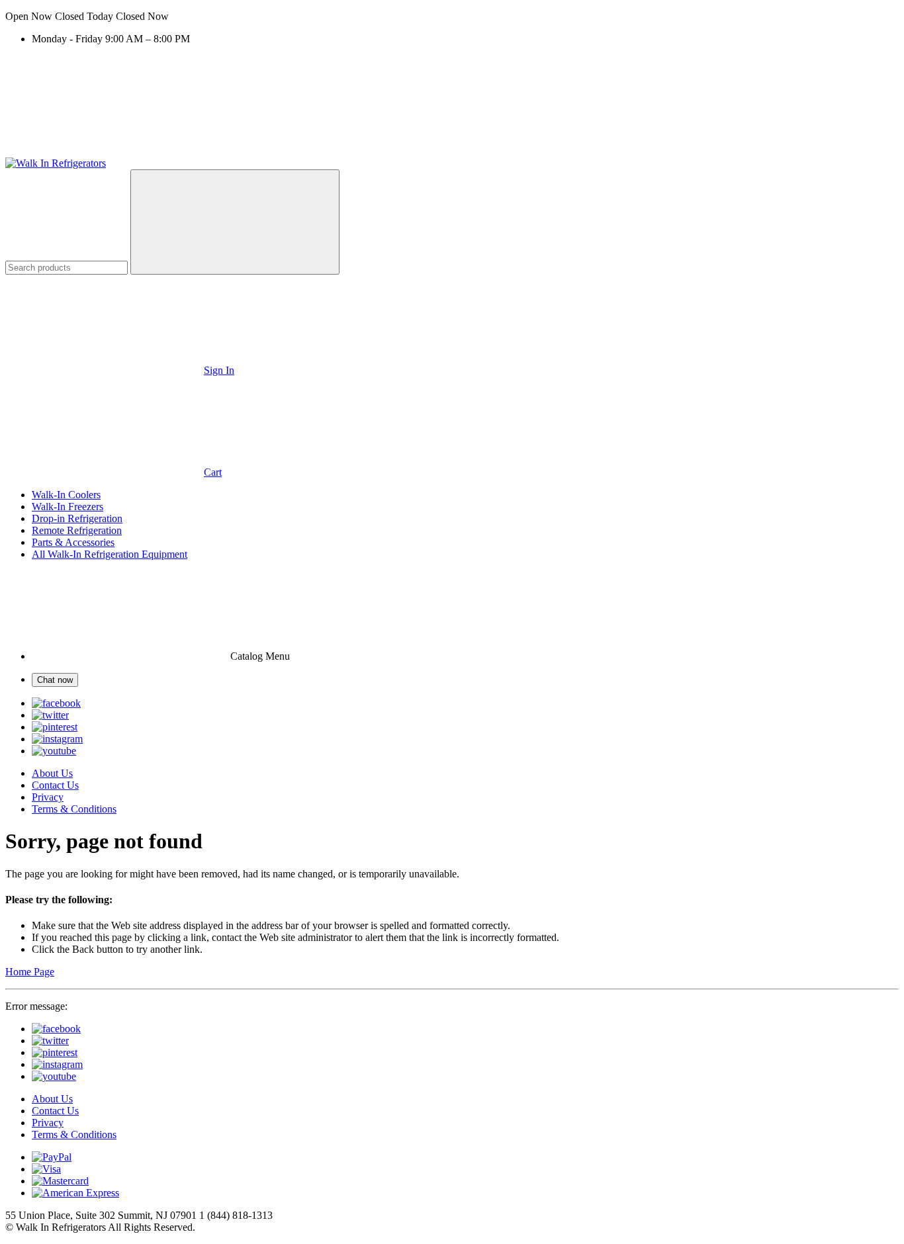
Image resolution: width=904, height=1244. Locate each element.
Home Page (29, 971)
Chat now (55, 680)
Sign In (219, 370)
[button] (452, 16)
